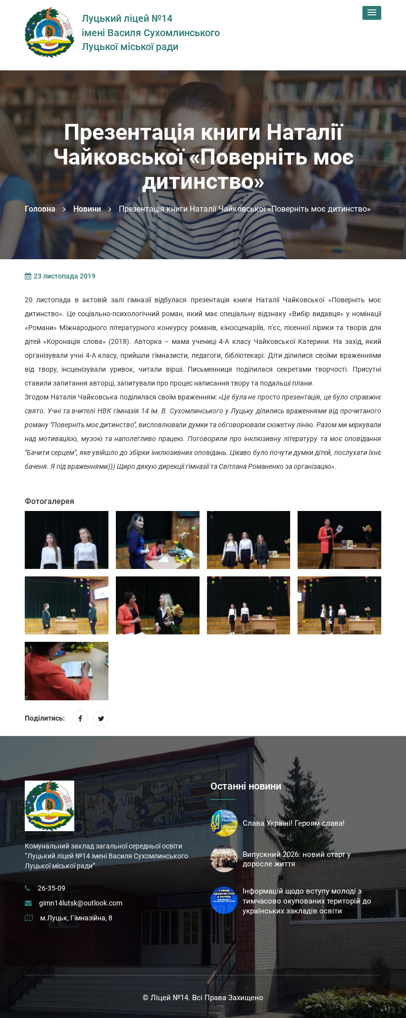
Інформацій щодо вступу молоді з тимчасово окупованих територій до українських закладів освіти (307, 901)
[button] (371, 13)
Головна (40, 209)
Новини (87, 209)
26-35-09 (51, 888)
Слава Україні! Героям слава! (294, 823)
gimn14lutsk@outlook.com (80, 903)
